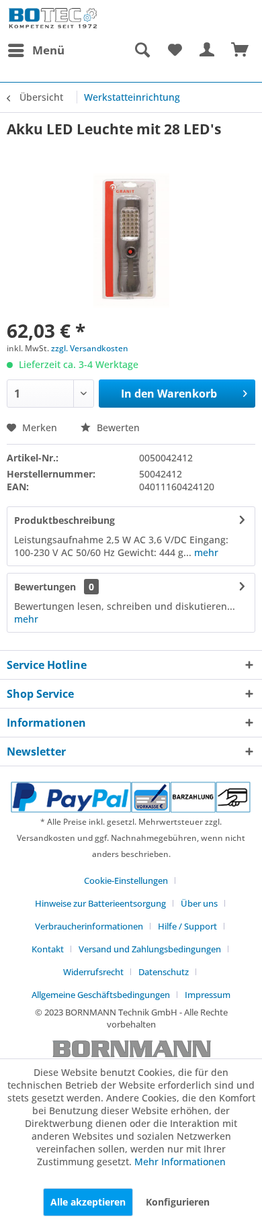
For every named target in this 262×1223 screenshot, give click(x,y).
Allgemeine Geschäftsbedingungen (101, 995)
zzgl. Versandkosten (89, 348)
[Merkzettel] (174, 50)
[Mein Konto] (207, 50)
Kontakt (48, 949)
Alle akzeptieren (88, 1201)
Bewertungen (45, 586)
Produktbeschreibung (64, 520)
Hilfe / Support (187, 926)
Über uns (199, 903)
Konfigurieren (178, 1201)
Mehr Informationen (180, 1161)
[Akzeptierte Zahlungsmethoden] (131, 797)
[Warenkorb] (240, 50)
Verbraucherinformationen (89, 926)
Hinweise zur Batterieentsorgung (100, 903)
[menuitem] (35, 50)
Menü (48, 50)
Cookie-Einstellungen (126, 880)
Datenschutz (163, 972)
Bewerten (117, 427)
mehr (204, 552)
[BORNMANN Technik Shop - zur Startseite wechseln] (53, 18)
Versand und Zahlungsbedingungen (150, 949)
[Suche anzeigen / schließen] (141, 50)
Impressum (207, 995)
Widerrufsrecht (93, 972)
